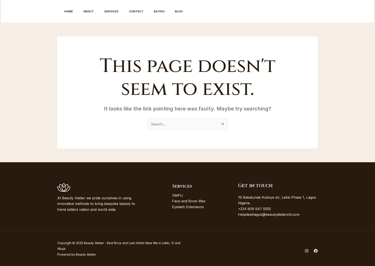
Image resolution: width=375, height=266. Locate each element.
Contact (136, 11)
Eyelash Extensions (188, 207)
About (88, 11)
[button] (350, 11)
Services (111, 11)
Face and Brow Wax (189, 201)
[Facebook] (323, 11)
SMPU (177, 195)
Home (68, 11)
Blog (179, 11)
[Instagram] (314, 11)
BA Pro (159, 11)
